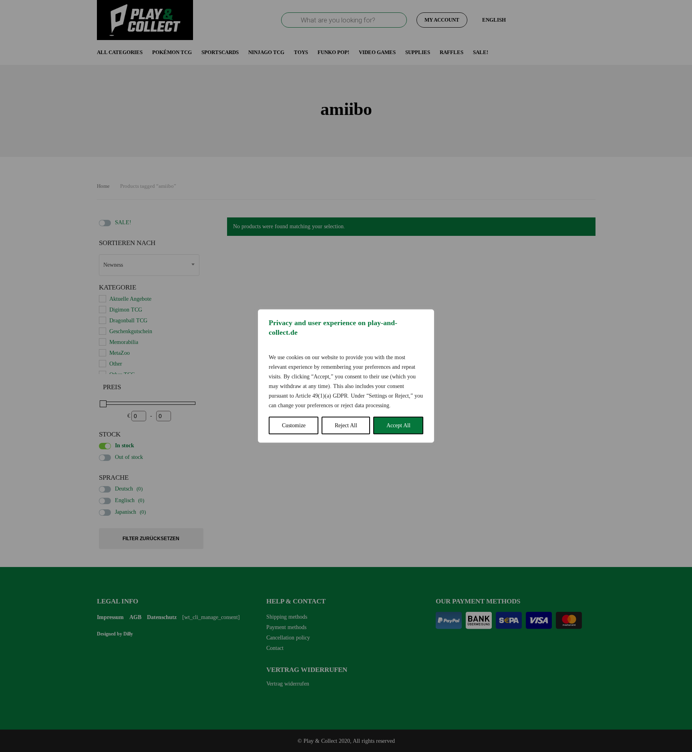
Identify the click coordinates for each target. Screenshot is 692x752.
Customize (294, 425)
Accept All (398, 425)
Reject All (346, 425)
